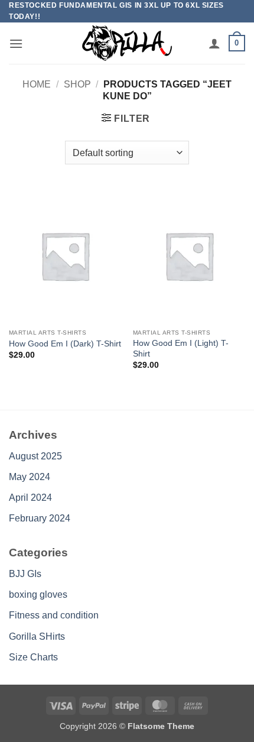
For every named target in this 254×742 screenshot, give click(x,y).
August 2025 (35, 456)
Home (36, 84)
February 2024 (39, 518)
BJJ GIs (25, 574)
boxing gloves (38, 594)
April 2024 (30, 497)
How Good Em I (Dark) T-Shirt (65, 343)
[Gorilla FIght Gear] (127, 43)
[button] (16, 43)
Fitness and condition (54, 615)
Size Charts (33, 657)
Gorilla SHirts (37, 636)
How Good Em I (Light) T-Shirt (181, 348)
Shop (77, 84)
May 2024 (29, 477)
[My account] (214, 43)
